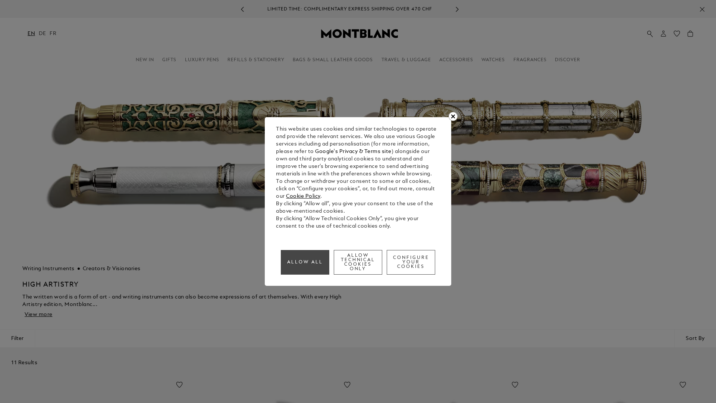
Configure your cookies (411, 262)
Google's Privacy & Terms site (353, 151)
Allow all (305, 262)
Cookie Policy (303, 196)
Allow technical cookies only (358, 262)
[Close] (453, 116)
